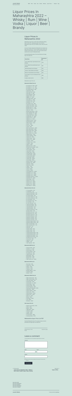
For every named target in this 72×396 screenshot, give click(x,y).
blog (58, 3)
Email (38, 349)
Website (26, 354)
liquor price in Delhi (16, 382)
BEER (29, 3)
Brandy (41, 3)
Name (26, 349)
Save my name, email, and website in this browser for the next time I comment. (35, 360)
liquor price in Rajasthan (16, 384)
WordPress (57, 392)
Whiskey (44, 3)
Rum (38, 3)
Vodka (35, 3)
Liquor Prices (49, 3)
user (26, 330)
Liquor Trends (16, 3)
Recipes (55, 3)
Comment (26, 340)
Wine (32, 3)
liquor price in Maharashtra (17, 383)
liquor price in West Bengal (17, 385)
